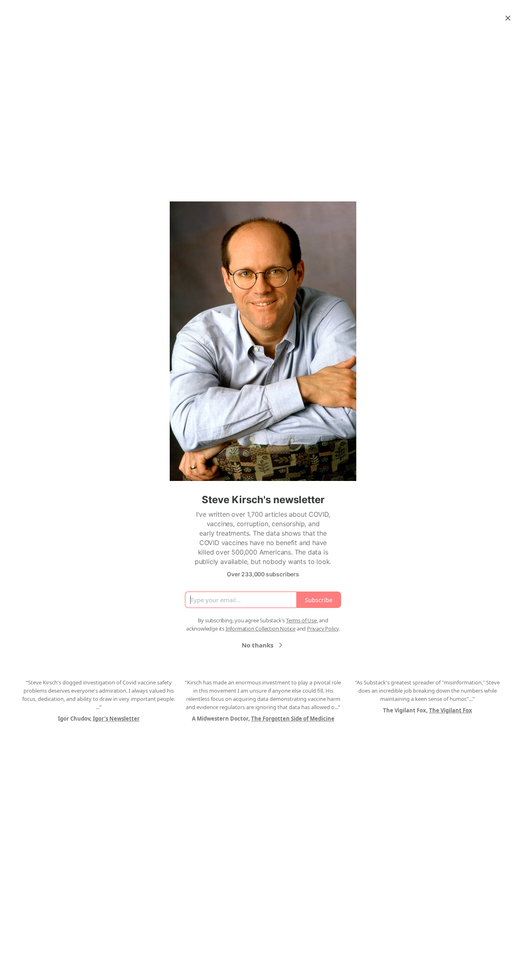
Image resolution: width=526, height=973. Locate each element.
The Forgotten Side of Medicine (293, 718)
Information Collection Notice (260, 628)
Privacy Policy (323, 628)
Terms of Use (301, 620)
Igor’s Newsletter (116, 718)
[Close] (508, 18)
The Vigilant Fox (450, 710)
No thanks (257, 645)
